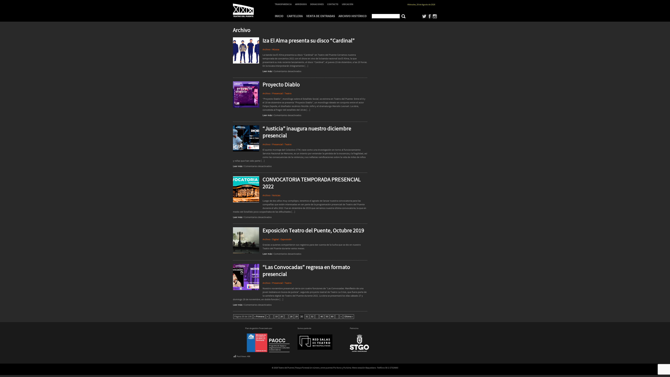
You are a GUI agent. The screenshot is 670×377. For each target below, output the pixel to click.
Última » (348, 316)
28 (291, 316)
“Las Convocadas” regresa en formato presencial (306, 271)
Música (275, 49)
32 (312, 316)
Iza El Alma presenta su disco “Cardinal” (309, 41)
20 (281, 316)
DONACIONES (317, 4)
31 (307, 316)
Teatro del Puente (248, 10)
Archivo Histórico (352, 16)
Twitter (424, 16)
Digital (275, 239)
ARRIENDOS (301, 4)
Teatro (288, 93)
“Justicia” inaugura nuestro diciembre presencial (307, 132)
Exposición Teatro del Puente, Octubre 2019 (313, 230)
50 (327, 316)
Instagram (435, 16)
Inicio (279, 16)
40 (322, 316)
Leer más (267, 71)
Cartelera (295, 16)
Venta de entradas (320, 16)
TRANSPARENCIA (283, 4)
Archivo (266, 49)
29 (296, 316)
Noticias (276, 195)
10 (276, 316)
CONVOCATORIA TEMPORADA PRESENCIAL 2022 (312, 183)
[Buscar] (403, 16)
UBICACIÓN (347, 4)
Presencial (277, 93)
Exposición (286, 239)
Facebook (429, 16)
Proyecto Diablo (281, 84)
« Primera (259, 316)
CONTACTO (332, 4)
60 (332, 316)
